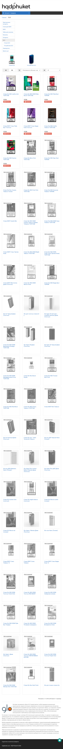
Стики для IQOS (7, 26)
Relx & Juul (5, 51)
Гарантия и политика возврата (10, 741)
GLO (4, 40)
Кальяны (5, 34)
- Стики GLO (6, 43)
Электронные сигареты (6, 23)
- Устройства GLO (8, 45)
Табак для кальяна (8, 32)
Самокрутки (6, 48)
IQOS (4, 29)
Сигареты (5, 37)
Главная (4, 17)
